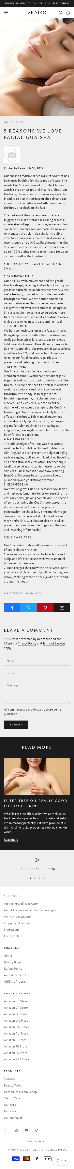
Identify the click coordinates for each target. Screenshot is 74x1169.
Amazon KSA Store (17, 1059)
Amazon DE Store (16, 1014)
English (35, 1141)
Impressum (11, 930)
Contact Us (11, 936)
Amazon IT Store (15, 1040)
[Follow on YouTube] (26, 1130)
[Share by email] (62, 608)
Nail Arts (10, 1105)
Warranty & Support (18, 917)
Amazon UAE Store (17, 1027)
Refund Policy (13, 969)
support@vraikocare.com (21, 904)
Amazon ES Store (15, 1053)
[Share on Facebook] (12, 608)
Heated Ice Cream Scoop (20, 1092)
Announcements (15, 975)
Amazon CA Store (16, 1008)
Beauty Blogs (12, 962)
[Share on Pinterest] (45, 608)
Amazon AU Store (16, 1034)
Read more (11, 840)
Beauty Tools (12, 1085)
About (8, 956)
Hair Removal (13, 1118)
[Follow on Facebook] (6, 1130)
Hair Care (10, 1111)
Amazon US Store (16, 1001)
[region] (37, 864)
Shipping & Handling (17, 923)
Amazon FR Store (15, 1046)
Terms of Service (54, 643)
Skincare (10, 1079)
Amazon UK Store (16, 1021)
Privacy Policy (27, 643)
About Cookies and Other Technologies (30, 910)
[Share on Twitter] (29, 608)
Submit (16, 724)
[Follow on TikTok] (37, 1130)
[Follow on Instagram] (16, 1130)
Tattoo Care (12, 1098)
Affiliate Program (15, 982)
